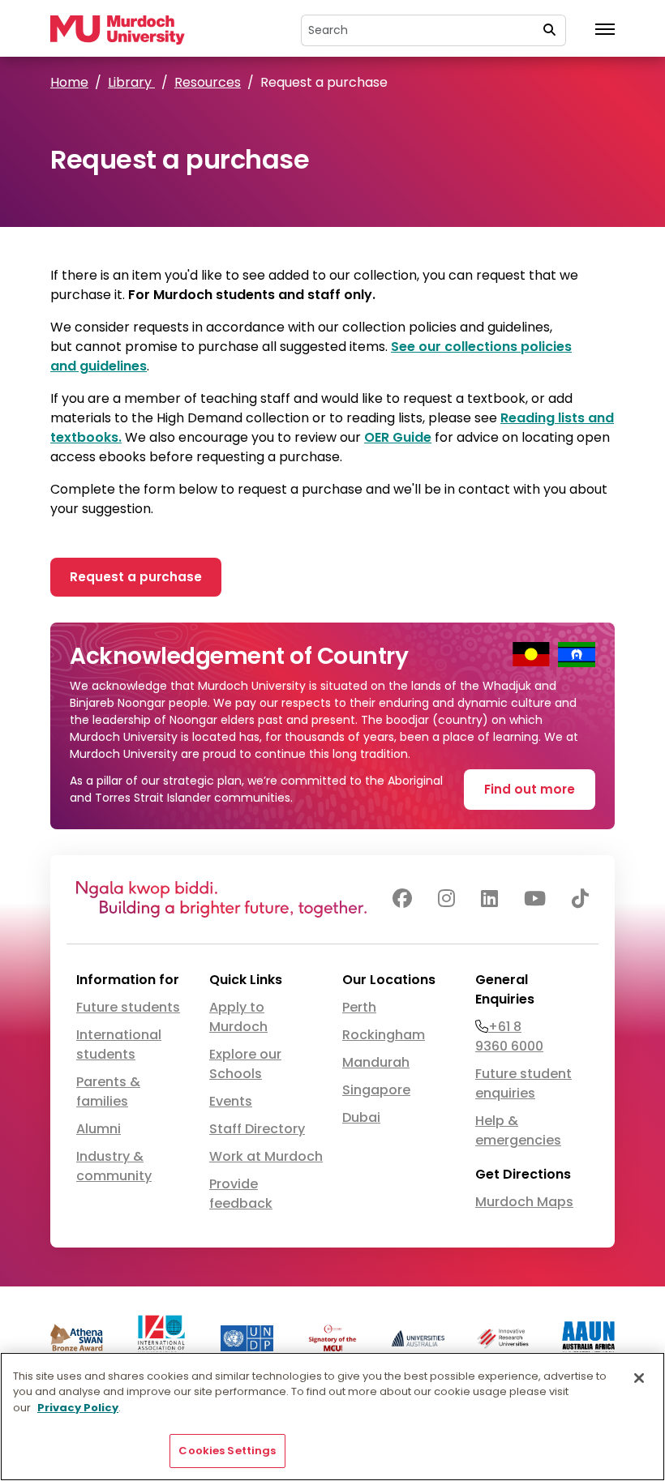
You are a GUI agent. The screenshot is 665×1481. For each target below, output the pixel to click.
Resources (207, 82)
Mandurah (376, 1062)
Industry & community (114, 1166)
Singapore (376, 1090)
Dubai (361, 1117)
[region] (332, 1416)
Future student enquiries (523, 1083)
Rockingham (383, 1034)
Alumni (98, 1128)
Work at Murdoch (266, 1156)
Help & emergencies (518, 1130)
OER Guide (397, 437)
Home (69, 82)
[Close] (639, 1378)
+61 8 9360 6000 (509, 1036)
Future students (128, 1007)
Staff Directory (257, 1128)
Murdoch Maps (524, 1201)
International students (118, 1044)
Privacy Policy (77, 1407)
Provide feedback (240, 1194)
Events (230, 1101)
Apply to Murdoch (238, 1017)
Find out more (529, 789)
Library (131, 82)
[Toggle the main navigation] (605, 30)
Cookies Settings (227, 1450)
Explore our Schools (245, 1064)
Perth (359, 1007)
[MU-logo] (117, 29)
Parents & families (108, 1091)
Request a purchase (136, 576)
